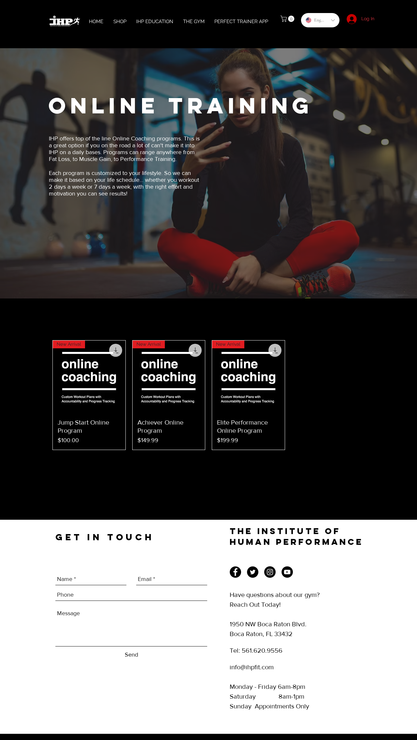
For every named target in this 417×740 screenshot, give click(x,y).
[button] (288, 19)
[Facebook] (235, 572)
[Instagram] (270, 572)
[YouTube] (287, 572)
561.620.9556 (262, 650)
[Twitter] (252, 572)
